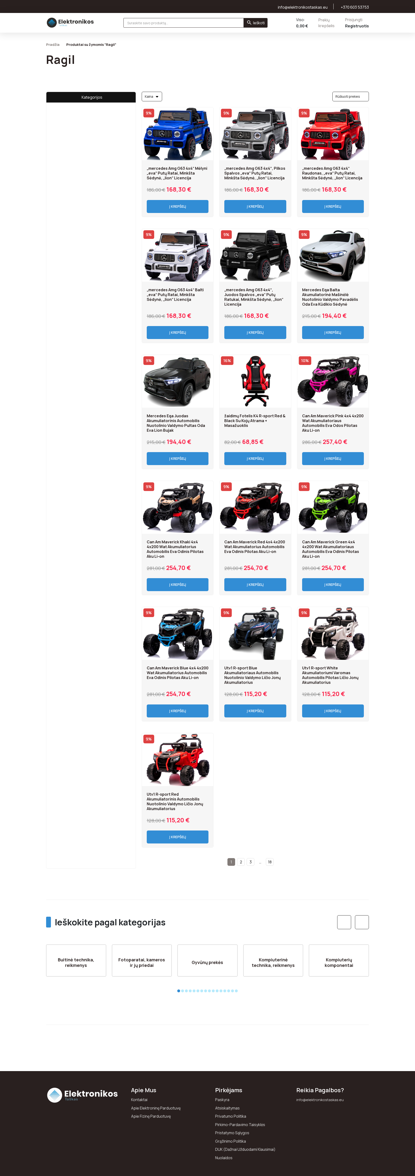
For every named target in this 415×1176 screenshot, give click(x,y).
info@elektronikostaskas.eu (320, 1099)
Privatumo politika (230, 1116)
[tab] (178, 990)
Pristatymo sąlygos (232, 1132)
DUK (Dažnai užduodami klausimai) (245, 1149)
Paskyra (222, 1099)
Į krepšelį (177, 206)
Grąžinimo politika (230, 1141)
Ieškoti (259, 22)
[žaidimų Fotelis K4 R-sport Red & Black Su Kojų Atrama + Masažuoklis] (255, 381)
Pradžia (53, 44)
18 (270, 862)
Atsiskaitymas (227, 1108)
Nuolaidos (223, 1157)
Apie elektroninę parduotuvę (156, 1108)
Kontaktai (139, 1099)
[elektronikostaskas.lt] (70, 22)
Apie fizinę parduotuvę (151, 1116)
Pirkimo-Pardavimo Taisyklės (240, 1124)
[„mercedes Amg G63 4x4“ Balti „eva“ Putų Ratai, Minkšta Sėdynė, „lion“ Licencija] (177, 255)
